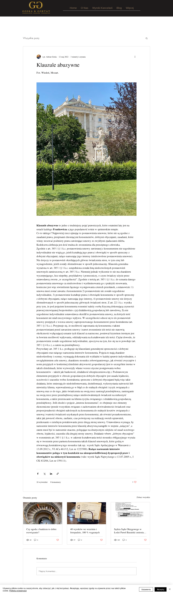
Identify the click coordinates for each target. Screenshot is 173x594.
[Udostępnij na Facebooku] (37, 473)
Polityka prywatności (18, 590)
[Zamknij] (169, 589)
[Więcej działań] (135, 56)
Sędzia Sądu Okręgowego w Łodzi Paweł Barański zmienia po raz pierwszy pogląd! (129, 530)
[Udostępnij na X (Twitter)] (44, 473)
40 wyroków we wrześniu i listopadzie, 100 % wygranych (85, 530)
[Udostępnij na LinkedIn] (51, 473)
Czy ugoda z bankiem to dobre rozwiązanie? (41, 530)
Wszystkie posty (31, 38)
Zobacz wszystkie (143, 497)
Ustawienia (146, 589)
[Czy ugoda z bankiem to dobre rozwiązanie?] (42, 513)
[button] (146, 38)
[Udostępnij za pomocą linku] (57, 473)
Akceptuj (160, 589)
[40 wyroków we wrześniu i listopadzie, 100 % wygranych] (86, 513)
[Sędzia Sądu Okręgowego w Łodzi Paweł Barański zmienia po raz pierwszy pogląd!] (130, 513)
